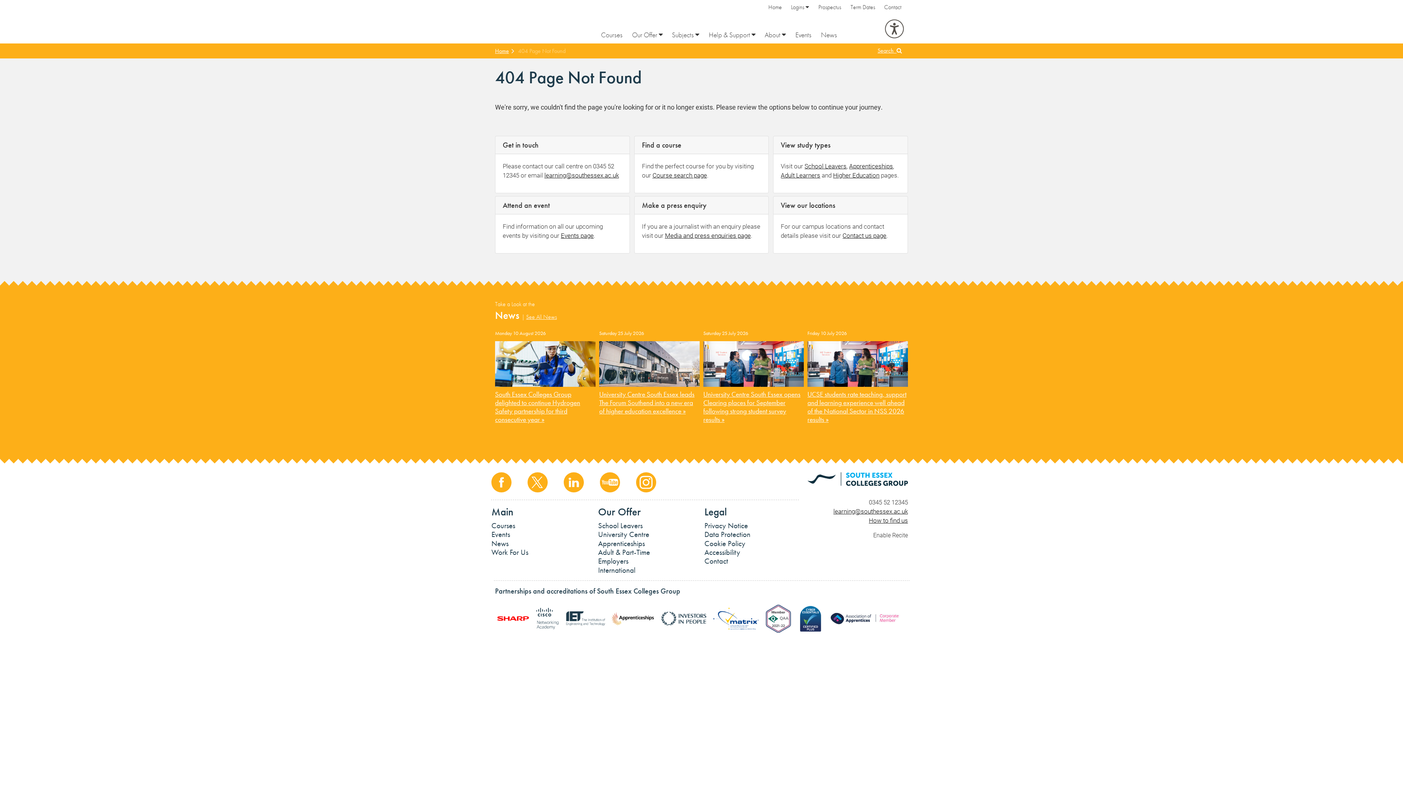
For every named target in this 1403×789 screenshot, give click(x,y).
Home (775, 7)
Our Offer (645, 34)
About (773, 34)
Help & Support (730, 34)
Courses (612, 34)
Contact (892, 7)
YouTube (610, 482)
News (829, 34)
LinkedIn (574, 482)
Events (803, 34)
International (616, 570)
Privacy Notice (726, 525)
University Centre (623, 534)
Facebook (501, 482)
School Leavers (826, 166)
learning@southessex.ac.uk (581, 175)
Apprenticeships (871, 166)
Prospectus (829, 7)
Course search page (680, 175)
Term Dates (863, 7)
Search (887, 50)
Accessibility (722, 552)
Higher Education (856, 175)
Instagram (646, 482)
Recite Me (894, 29)
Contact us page (864, 235)
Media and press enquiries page (708, 235)
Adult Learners (800, 175)
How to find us (888, 520)
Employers (613, 561)
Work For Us (509, 552)
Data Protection (727, 534)
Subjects (683, 34)
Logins (798, 7)
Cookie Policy (724, 543)
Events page (577, 235)
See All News (541, 317)
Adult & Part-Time (624, 552)
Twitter (538, 482)
